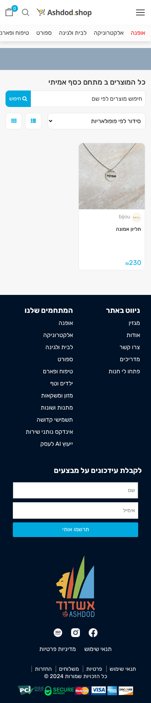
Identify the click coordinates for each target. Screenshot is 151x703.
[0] (9, 12)
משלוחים (69, 669)
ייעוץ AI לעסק (56, 443)
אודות (133, 335)
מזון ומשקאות (57, 395)
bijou (124, 217)
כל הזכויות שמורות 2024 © (75, 676)
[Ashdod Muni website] (75, 586)
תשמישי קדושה (55, 419)
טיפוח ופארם (58, 371)
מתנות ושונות (57, 407)
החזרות (43, 669)
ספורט (44, 32)
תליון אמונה (128, 229)
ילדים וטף (61, 383)
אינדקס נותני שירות (49, 431)
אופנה (138, 32)
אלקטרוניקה (109, 32)
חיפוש (15, 99)
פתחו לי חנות (124, 371)
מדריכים (130, 359)
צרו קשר (129, 347)
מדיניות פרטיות (57, 648)
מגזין (134, 322)
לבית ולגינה (72, 32)
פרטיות (94, 669)
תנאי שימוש (98, 648)
